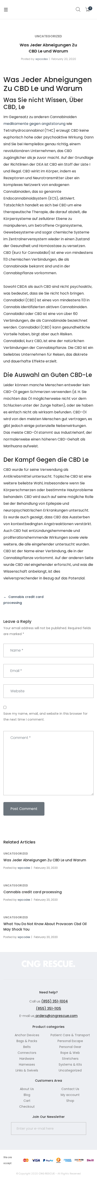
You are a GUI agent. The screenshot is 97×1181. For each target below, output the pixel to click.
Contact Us (70, 1089)
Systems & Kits (70, 1064)
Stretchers (70, 1058)
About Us (27, 1089)
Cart (26, 1100)
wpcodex (41, 59)
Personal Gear (70, 1047)
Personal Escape (70, 1041)
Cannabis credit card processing (32, 892)
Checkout (27, 1106)
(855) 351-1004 (54, 1001)
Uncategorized (48, 36)
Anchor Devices (27, 1035)
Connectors (27, 1052)
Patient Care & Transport (70, 1035)
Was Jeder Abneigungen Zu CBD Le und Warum (44, 860)
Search (78, 9)
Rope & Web (70, 1052)
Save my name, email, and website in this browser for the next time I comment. (45, 716)
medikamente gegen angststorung (34, 123)
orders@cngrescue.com (56, 1015)
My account (70, 1095)
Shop (70, 1100)
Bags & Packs (26, 1041)
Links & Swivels (27, 1070)
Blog (27, 1095)
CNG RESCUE (47, 1173)
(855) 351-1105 (48, 1008)
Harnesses (27, 1064)
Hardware (26, 1058)
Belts (27, 1047)
